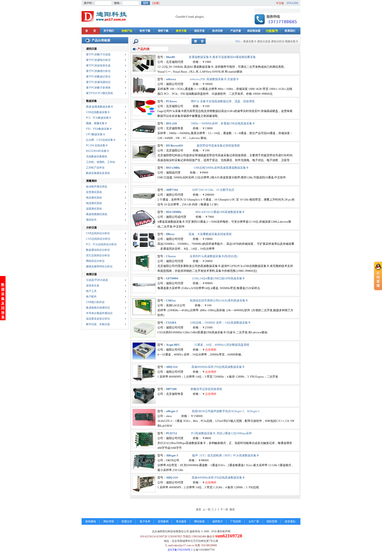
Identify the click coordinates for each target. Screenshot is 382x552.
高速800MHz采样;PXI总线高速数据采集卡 (218, 367)
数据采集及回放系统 (3, 303)
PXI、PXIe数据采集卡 (99, 128)
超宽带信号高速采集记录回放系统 (218, 145)
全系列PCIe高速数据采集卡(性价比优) (213, 256)
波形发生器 (92, 285)
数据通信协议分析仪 (98, 249)
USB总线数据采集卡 (98, 112)
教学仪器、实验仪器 (98, 324)
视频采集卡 (291, 41)
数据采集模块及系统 (98, 173)
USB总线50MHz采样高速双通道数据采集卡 (221, 167)
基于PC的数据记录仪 (98, 76)
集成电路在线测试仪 (98, 307)
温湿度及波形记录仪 (98, 318)
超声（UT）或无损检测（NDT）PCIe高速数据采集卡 (225, 455)
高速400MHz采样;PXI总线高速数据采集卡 (218, 477)
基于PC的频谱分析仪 (98, 71)
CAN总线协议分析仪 (98, 238)
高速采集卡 (249, 41)
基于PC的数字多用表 (98, 87)
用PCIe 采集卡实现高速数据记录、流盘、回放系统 (223, 101)
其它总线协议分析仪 (98, 255)
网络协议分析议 (95, 260)
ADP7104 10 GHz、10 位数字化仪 (213, 189)
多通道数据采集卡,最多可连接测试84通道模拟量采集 (222, 57)
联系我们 (290, 30)
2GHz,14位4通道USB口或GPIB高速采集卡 (218, 278)
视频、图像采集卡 (96, 123)
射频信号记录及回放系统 (206, 389)
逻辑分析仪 (277, 41)
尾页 (232, 509)
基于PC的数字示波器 (98, 54)
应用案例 (163, 521)
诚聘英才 (217, 521)
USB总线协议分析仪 (98, 233)
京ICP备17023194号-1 (180, 549)
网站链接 (199, 521)
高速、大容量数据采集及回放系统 (210, 234)
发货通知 (290, 521)
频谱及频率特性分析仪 (99, 266)
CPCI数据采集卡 (95, 134)
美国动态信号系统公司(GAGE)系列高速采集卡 (219, 300)
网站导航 (108, 521)
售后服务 (181, 521)
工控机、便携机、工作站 (100, 162)
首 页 (90, 30)
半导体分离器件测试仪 (99, 313)
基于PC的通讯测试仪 (98, 82)
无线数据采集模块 (96, 156)
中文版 (280, 3)
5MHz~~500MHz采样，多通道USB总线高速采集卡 (223, 123)
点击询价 (210, 349)
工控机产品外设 (95, 167)
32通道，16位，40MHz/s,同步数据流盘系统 (221, 344)
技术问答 (217, 30)
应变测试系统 (94, 192)
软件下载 (145, 30)
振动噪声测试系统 (96, 186)
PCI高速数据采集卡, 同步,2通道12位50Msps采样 (221, 433)
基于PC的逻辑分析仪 (98, 60)
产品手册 (235, 30)
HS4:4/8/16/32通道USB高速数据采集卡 (220, 212)
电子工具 (91, 291)
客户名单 (145, 521)
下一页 (224, 509)
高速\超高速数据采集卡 (99, 106)
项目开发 (199, 30)
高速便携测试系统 (96, 214)
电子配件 (91, 296)
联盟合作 (127, 521)
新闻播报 (90, 521)
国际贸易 (272, 521)
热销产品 (127, 30)
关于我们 (108, 30)
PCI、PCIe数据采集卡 (98, 117)
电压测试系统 (94, 197)
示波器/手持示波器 (97, 280)
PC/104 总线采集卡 (97, 145)
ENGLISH (292, 3)
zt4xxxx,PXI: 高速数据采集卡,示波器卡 (214, 79)
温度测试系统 (94, 208)
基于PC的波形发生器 (98, 65)
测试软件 (91, 219)
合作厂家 (253, 521)
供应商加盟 (253, 30)
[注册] (155, 3)
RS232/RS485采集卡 (97, 150)
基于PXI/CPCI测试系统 (99, 93)
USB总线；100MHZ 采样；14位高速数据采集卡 (220, 322)
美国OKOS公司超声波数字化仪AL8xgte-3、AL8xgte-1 (226, 411)
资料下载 (163, 30)
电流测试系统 (94, 203)
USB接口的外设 (95, 302)
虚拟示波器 (263, 41)
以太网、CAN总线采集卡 (101, 139)
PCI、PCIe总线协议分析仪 (101, 244)
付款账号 (272, 31)
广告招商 (235, 521)
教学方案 (181, 30)
